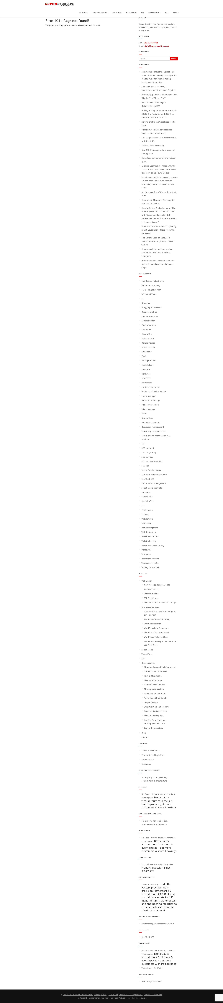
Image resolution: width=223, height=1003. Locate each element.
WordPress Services (100, 13)
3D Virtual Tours (148, 294)
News (144, 413)
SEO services (147, 457)
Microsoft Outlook (150, 404)
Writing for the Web (150, 567)
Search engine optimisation (153, 431)
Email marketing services (155, 711)
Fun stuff (145, 369)
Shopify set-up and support (156, 706)
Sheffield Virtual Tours (120, 997)
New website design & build (157, 584)
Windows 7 (146, 549)
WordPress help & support (156, 628)
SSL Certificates (151, 598)
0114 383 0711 (151, 42)
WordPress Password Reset (156, 632)
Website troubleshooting (152, 545)
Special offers (147, 501)
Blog (167, 13)
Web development (149, 527)
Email (144, 356)
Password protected (150, 422)
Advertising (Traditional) (155, 698)
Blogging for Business (151, 307)
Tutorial (145, 514)
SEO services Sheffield (151, 461)
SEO (142, 13)
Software (145, 492)
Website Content (149, 532)
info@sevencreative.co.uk (157, 46)
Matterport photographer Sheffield (157, 923)
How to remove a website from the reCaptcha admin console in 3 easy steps (157, 264)
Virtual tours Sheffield (151, 968)
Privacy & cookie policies (152, 755)
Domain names (148, 342)
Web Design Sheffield (151, 981)
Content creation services (155, 671)
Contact (176, 13)
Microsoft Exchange (150, 400)
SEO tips (145, 465)
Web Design (83, 13)
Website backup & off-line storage (160, 602)
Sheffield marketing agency (154, 474)
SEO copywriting (148, 452)
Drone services (148, 347)
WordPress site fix (152, 623)
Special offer (147, 496)
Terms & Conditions (153, 994)
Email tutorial (147, 365)
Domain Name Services (154, 684)
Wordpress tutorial (150, 563)
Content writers (148, 325)
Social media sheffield (151, 487)
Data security (147, 338)
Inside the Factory (149, 884)
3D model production (151, 289)
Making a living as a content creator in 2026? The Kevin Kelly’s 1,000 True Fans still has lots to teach (159, 114)
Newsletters (147, 418)
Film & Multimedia (153, 675)
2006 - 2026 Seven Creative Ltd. (78, 994)
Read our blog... (139, 997)
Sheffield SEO (147, 479)
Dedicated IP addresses (155, 693)
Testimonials (147, 510)
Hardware (145, 373)
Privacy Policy (100, 994)
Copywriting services (153, 728)
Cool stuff (146, 329)
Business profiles (149, 312)
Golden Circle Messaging (152, 145)
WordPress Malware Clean (156, 637)
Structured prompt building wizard (159, 667)
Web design (146, 523)
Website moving (151, 593)
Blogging (145, 303)
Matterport (146, 382)
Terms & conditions (150, 750)
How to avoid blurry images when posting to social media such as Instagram (156, 252)
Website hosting (148, 541)
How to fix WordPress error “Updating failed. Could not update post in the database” (158, 230)
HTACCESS (146, 378)
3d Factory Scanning (150, 285)
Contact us (146, 764)
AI (142, 298)
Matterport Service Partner (153, 391)
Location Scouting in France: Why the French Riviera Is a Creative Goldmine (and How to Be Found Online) (158, 169)
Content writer (148, 320)
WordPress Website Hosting (157, 619)
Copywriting (146, 334)
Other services (153, 13)
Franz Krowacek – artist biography (157, 864)
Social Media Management (153, 483)
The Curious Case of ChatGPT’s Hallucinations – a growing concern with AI (157, 241)
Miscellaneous (148, 409)
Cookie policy (147, 759)
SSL (143, 505)
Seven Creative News (151, 470)
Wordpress (146, 554)
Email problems (148, 360)
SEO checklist (147, 448)
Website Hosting (151, 589)
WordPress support (150, 558)
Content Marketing (150, 316)
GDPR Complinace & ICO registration (125, 994)
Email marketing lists (154, 715)
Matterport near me (150, 387)
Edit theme (146, 351)
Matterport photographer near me (92, 997)
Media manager (148, 396)
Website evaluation (150, 536)
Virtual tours (147, 518)
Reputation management (152, 427)
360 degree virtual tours (152, 281)
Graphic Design (151, 702)
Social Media (117, 13)
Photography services (154, 689)
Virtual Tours (131, 13)
